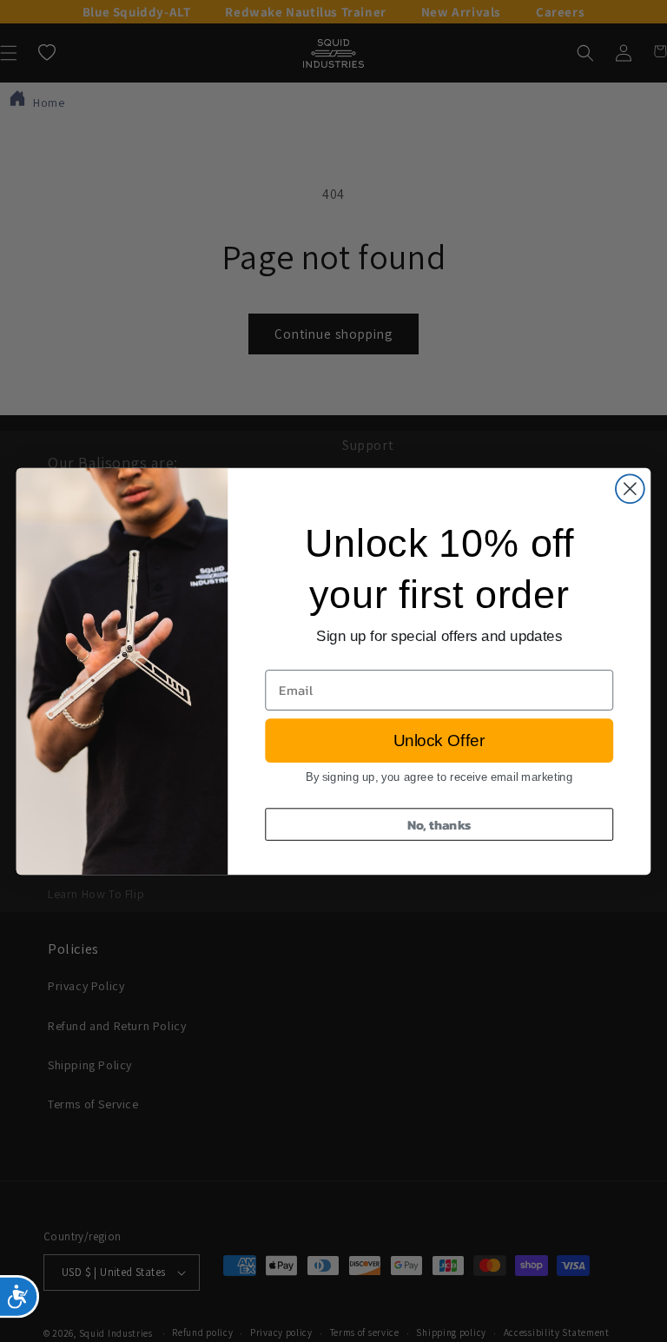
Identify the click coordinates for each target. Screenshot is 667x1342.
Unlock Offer (439, 740)
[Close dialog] (630, 488)
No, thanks (439, 823)
